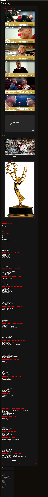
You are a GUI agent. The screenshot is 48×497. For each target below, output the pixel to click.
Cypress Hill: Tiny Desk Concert (8, 137)
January (4, 484)
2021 (3, 486)
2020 (3, 487)
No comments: (10, 460)
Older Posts (35, 463)
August (4, 474)
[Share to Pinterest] (15, 156)
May (3, 481)
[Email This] (12, 460)
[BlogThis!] (13, 156)
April (3, 482)
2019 (3, 488)
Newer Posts (3, 463)
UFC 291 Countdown (19, 113)
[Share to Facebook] (14, 460)
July (3, 475)
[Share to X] (14, 156)
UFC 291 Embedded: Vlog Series (8, 8)
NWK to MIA (6, 3)
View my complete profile (4, 469)
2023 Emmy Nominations (7, 160)
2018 (3, 489)
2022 (3, 485)
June (3, 480)
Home (19, 463)
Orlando (3, 468)
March (4, 483)
